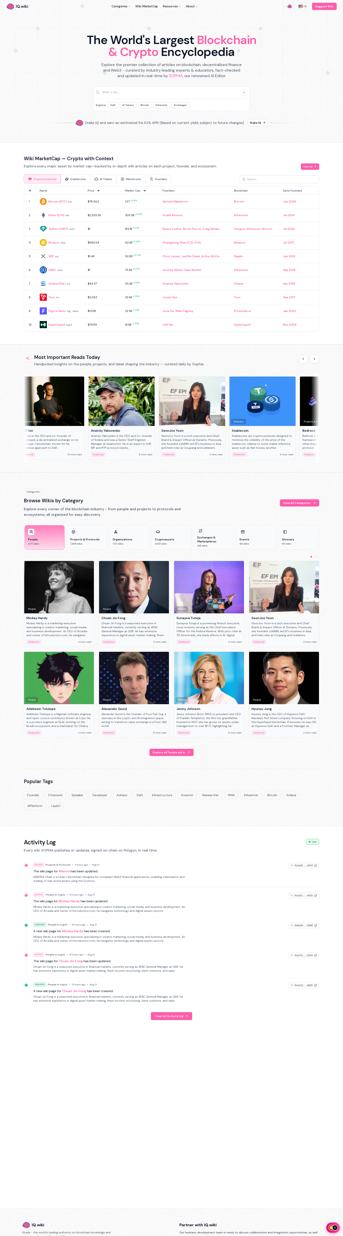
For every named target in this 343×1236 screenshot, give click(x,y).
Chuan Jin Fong (71, 961)
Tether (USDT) (58, 229)
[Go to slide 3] (317, 557)
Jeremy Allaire (173, 270)
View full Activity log (169, 1016)
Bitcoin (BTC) (57, 201)
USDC (52, 270)
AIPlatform (34, 806)
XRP (51, 256)
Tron (51, 297)
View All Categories (296, 503)
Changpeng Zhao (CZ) (178, 242)
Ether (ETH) (56, 215)
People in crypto (55, 894)
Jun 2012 (289, 256)
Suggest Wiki (324, 6)
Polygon (239, 229)
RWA (231, 795)
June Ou (168, 311)
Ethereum (161, 105)
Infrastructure (162, 795)
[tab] (42, 179)
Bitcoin (145, 105)
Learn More (239, 123)
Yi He (197, 242)
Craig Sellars (211, 229)
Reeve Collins (172, 229)
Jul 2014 (289, 215)
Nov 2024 (290, 324)
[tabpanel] (171, 259)
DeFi (113, 105)
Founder (33, 795)
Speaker (77, 795)
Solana (238, 283)
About (190, 6)
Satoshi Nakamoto (175, 201)
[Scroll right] (314, 359)
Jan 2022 (289, 311)
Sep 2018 (289, 270)
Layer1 (55, 806)
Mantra (64, 871)
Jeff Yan (168, 324)
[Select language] (303, 6)
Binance (54, 242)
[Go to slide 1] (311, 557)
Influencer (251, 795)
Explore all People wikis (169, 752)
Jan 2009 (289, 201)
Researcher (210, 795)
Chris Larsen (171, 256)
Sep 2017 (289, 297)
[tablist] (97, 179)
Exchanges (180, 105)
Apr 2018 (289, 283)
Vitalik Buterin (173, 215)
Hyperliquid (56, 324)
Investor (187, 795)
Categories (119, 6)
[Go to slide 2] (314, 557)
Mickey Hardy (69, 901)
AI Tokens (128, 105)
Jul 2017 (288, 242)
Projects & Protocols (58, 864)
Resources (170, 6)
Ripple (238, 256)
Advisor (122, 795)
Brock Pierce (192, 229)
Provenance (242, 311)
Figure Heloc (57, 311)
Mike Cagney (184, 311)
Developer (99, 795)
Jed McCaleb (191, 256)
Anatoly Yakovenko (176, 283)
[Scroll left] (303, 359)
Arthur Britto (210, 256)
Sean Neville (192, 270)
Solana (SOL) (57, 283)
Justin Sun (170, 297)
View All (307, 166)
